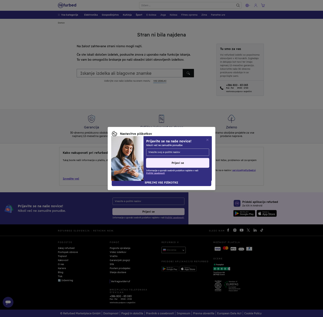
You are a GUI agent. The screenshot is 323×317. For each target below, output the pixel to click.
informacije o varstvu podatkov (130, 154)
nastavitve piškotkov (124, 151)
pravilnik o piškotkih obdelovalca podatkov (137, 158)
